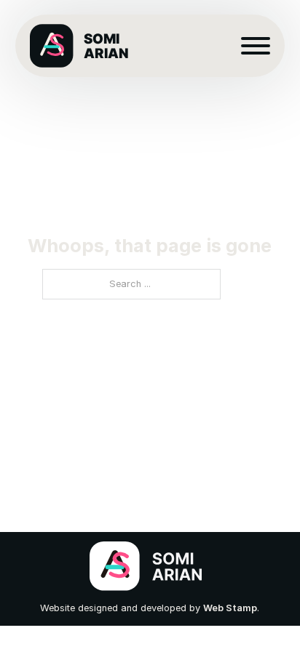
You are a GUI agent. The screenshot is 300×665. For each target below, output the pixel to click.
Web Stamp (230, 607)
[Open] (255, 46)
